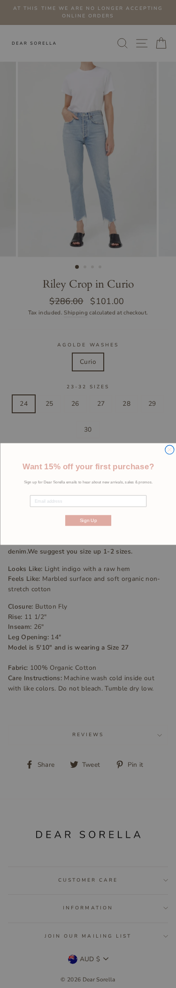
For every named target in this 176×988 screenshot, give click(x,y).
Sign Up (88, 520)
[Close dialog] (169, 449)
